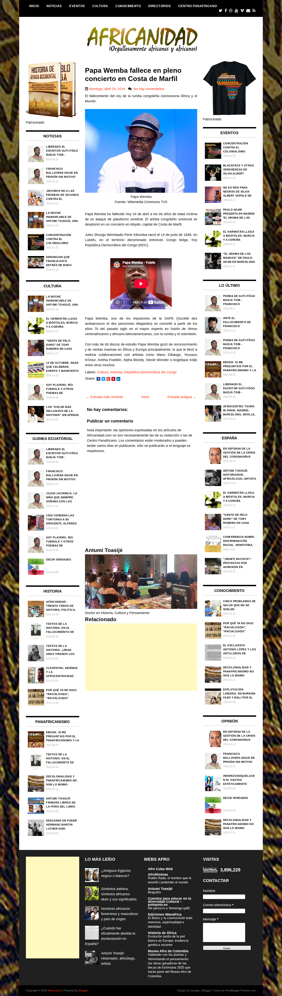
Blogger (83, 990)
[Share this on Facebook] (98, 379)
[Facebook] (226, 10)
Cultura (100, 6)
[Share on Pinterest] (113, 379)
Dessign (195, 990)
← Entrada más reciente (104, 397)
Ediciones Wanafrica (164, 914)
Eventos (77, 6)
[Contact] (248, 10)
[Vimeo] (242, 10)
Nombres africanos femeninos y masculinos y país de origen (119, 914)
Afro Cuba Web (160, 869)
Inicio (34, 6)
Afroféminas (158, 874)
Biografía (154, 892)
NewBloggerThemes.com (240, 990)
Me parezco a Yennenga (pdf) (169, 908)
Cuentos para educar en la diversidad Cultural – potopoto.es (169, 902)
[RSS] (254, 10)
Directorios (159, 6)
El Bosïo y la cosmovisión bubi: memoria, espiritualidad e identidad (170, 922)
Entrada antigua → (181, 397)
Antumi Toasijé (160, 889)
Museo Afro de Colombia (168, 951)
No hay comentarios (149, 89)
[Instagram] (230, 10)
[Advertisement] (141, 657)
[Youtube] (236, 10)
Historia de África (162, 933)
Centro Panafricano (197, 6)
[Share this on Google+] (108, 379)
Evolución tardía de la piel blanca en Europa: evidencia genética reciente (168, 941)
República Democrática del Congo (150, 372)
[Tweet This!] (103, 379)
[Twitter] (220, 10)
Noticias (54, 6)
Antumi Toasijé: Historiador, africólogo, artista (118, 958)
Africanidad (54, 990)
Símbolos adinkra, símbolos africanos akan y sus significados (119, 894)
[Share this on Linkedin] (118, 379)
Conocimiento (128, 6)
